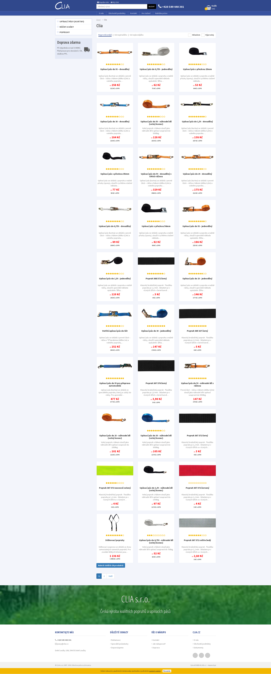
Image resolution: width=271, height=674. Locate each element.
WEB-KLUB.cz (201, 665)
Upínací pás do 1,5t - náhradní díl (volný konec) (156, 489)
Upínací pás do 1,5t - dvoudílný (197, 121)
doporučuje (212, 665)
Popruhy (65, 32)
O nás (101, 13)
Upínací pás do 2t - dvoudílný (197, 173)
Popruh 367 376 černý (156, 383)
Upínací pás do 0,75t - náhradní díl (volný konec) (156, 541)
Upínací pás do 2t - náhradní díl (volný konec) (114, 436)
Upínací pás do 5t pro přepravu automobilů (114, 384)
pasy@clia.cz (62, 644)
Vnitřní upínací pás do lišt (115, 330)
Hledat (152, 6)
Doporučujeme (117, 647)
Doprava (156, 647)
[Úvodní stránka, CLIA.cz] (63, 5)
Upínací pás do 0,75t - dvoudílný (115, 226)
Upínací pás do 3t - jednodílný (156, 330)
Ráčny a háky (67, 26)
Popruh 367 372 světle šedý (197, 540)
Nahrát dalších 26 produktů (110, 565)
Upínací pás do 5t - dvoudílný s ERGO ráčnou (156, 175)
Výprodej (209, 35)
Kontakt (133, 13)
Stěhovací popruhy (114, 540)
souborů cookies (155, 671)
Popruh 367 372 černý (197, 435)
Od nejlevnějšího (137, 35)
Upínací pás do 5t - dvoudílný (114, 69)
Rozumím (167, 671)
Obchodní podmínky (117, 13)
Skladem (196, 35)
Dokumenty (198, 647)
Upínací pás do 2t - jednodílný (197, 278)
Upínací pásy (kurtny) (72, 21)
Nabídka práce (161, 13)
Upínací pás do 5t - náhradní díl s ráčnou (197, 384)
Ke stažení (146, 13)
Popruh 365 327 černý (197, 330)
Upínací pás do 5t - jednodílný (197, 226)
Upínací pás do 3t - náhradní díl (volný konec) (156, 436)
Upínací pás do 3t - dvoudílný (114, 121)
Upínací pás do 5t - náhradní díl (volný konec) (156, 122)
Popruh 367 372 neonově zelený (115, 487)
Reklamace (116, 640)
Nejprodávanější (105, 35)
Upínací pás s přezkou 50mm (156, 226)
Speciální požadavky (119, 644)
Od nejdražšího (120, 35)
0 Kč (211, 7)
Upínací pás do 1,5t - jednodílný (115, 278)
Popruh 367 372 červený (197, 487)
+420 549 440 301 (173, 6)
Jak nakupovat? (159, 644)
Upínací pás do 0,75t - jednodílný (156, 69)
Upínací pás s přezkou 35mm (114, 173)
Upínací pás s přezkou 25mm (197, 69)
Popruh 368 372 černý (156, 278)
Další (110, 576)
